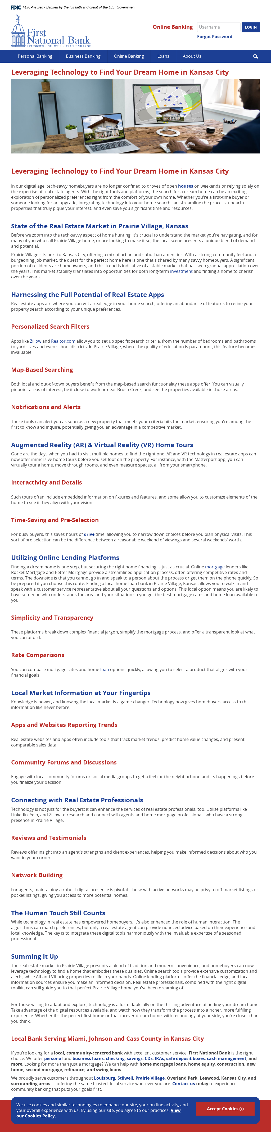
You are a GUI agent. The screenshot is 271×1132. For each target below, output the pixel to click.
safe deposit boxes (185, 1058)
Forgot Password (214, 36)
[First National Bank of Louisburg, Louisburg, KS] (51, 30)
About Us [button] (192, 56)
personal (54, 1058)
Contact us (183, 1083)
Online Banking (173, 27)
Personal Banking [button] (35, 56)
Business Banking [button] (83, 56)
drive (90, 534)
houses (186, 186)
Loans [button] (163, 56)
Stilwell (125, 1078)
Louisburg (104, 1078)
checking (115, 1058)
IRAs (159, 1058)
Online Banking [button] (129, 56)
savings (135, 1058)
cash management (226, 1058)
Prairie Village (150, 1078)
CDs (149, 1058)
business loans (88, 1058)
